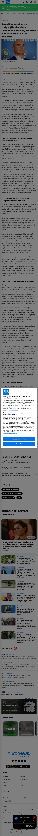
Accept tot (19, 443)
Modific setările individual (19, 439)
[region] (19, 418)
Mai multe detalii (13, 410)
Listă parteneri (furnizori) (10, 433)
